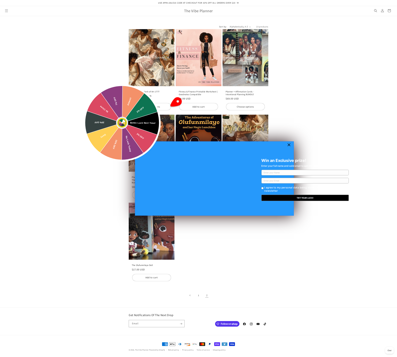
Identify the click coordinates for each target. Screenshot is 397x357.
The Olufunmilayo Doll (142, 265)
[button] (6, 10)
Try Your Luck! (305, 198)
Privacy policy (188, 350)
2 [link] (207, 295)
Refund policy (173, 350)
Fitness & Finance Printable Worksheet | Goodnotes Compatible (198, 93)
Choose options (151, 106)
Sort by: (223, 26)
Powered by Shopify (157, 350)
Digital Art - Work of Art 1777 (146, 91)
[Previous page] (190, 295)
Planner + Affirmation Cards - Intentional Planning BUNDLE (240, 93)
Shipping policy (219, 350)
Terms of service (203, 350)
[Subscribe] (181, 323)
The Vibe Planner (142, 350)
